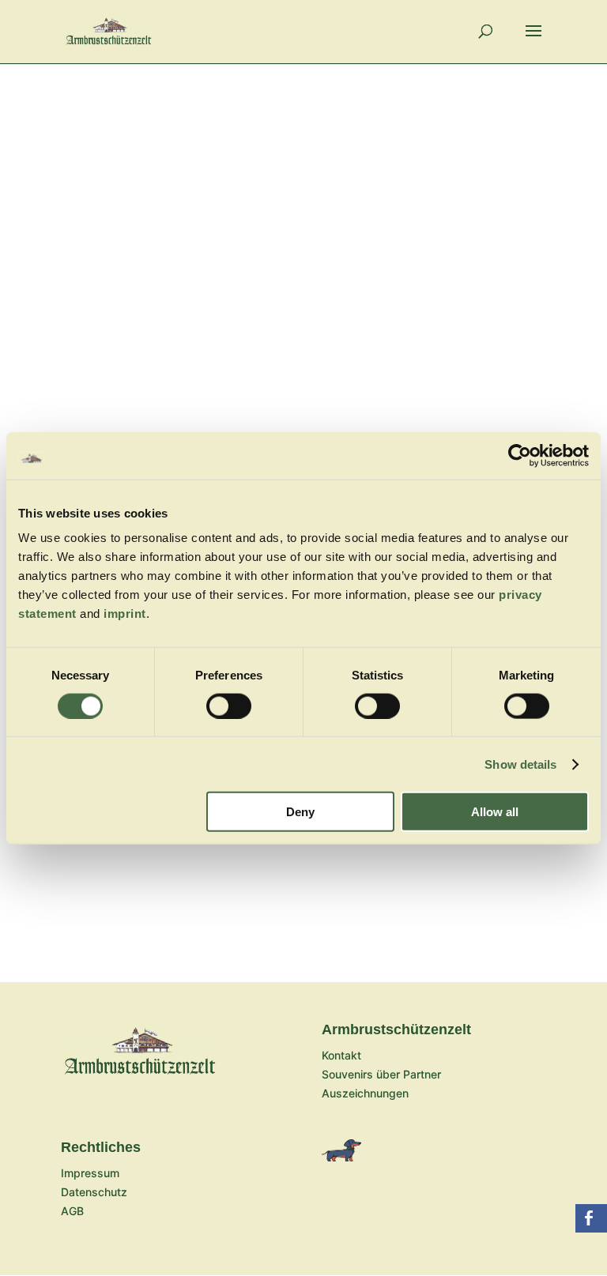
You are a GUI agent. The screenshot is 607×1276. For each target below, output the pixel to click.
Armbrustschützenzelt (396, 1029)
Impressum (90, 1173)
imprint (125, 613)
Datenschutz (94, 1192)
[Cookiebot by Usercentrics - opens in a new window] (520, 455)
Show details (520, 763)
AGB (72, 1211)
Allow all (494, 812)
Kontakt (341, 1055)
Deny (300, 812)
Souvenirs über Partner (381, 1074)
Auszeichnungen (365, 1093)
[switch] (228, 705)
